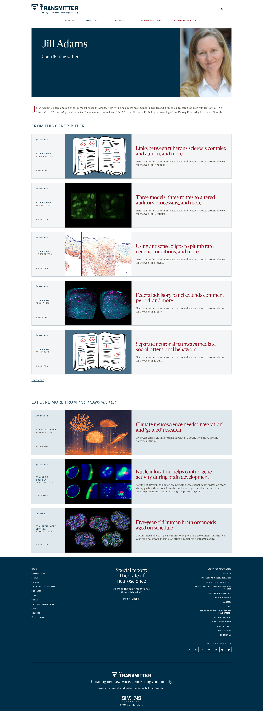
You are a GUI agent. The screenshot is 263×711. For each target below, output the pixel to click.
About (219, 569)
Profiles (36, 582)
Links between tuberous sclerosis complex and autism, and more (181, 151)
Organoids (41, 514)
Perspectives (92, 21)
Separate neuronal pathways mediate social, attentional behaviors (176, 347)
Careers (227, 602)
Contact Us (225, 635)
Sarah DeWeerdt (49, 430)
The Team (226, 574)
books (43, 604)
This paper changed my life (46, 587)
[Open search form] (222, 9)
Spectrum (43, 140)
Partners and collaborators (216, 578)
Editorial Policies (222, 617)
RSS (229, 606)
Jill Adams (45, 153)
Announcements (223, 598)
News (67, 21)
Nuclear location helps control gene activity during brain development (174, 474)
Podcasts (36, 591)
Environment (42, 416)
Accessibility (224, 631)
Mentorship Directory (219, 593)
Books (35, 600)
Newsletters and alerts (218, 582)
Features (36, 578)
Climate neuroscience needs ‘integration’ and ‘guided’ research (179, 427)
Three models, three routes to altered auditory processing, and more (175, 200)
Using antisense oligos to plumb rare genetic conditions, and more (175, 249)
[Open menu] (229, 9)
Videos (35, 595)
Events (35, 609)
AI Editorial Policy (221, 622)
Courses (36, 613)
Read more (131, 599)
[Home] (131, 674)
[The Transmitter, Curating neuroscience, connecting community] (55, 9)
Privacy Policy (223, 626)
